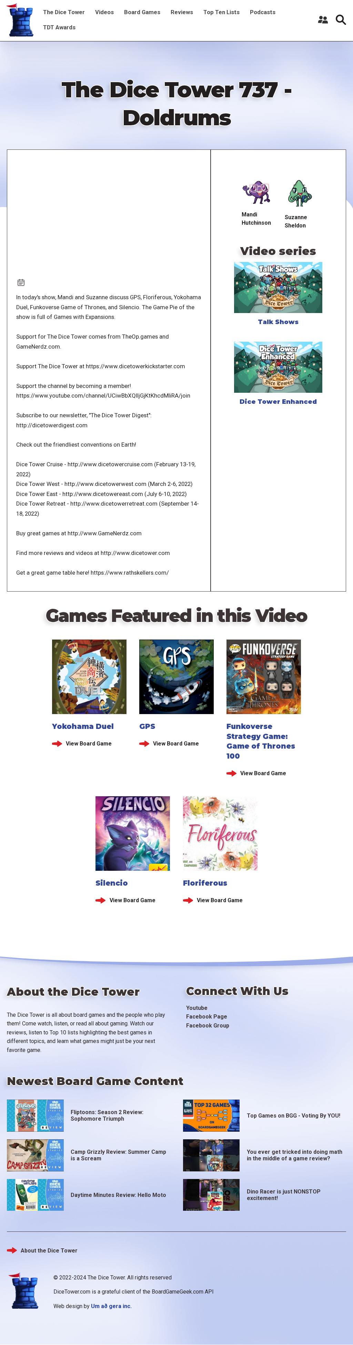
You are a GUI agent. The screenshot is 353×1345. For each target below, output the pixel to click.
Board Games (142, 12)
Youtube (197, 1008)
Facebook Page (206, 1016)
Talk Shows (278, 322)
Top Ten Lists (221, 12)
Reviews (182, 12)
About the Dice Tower (49, 1250)
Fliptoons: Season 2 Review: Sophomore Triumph (107, 1115)
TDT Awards (59, 27)
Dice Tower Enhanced (278, 402)
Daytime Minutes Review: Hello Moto (118, 1195)
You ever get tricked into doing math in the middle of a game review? (294, 1155)
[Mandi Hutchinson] (257, 193)
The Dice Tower (64, 12)
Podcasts (262, 12)
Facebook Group (207, 1025)
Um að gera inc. (111, 1306)
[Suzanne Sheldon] (300, 194)
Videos (104, 12)
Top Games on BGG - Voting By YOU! (293, 1115)
